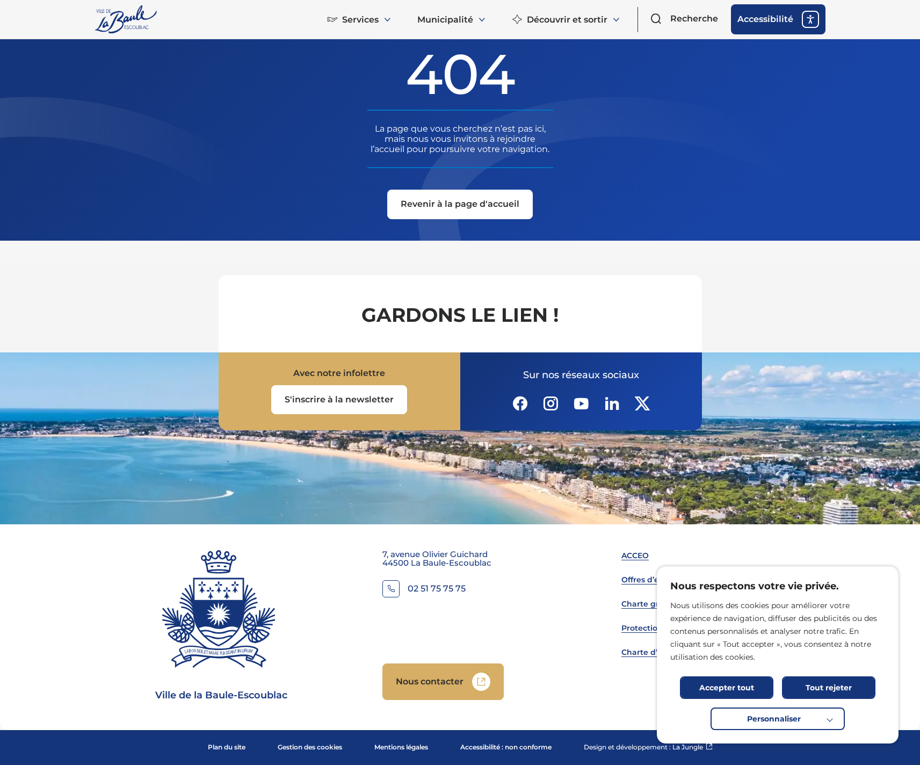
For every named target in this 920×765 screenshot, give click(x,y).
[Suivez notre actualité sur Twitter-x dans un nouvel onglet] (642, 403)
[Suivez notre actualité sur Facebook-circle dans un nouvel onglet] (519, 403)
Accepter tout (726, 687)
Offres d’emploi (651, 579)
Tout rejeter (829, 687)
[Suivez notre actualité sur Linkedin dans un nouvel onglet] (611, 403)
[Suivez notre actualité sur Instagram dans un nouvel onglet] (550, 403)
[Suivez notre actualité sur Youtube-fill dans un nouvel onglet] (581, 403)
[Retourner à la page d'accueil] (126, 19)
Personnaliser (774, 719)
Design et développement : (648, 747)
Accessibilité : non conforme (506, 747)
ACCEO (635, 555)
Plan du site (226, 747)
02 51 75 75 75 (437, 589)
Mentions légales (401, 747)
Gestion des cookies (310, 747)
